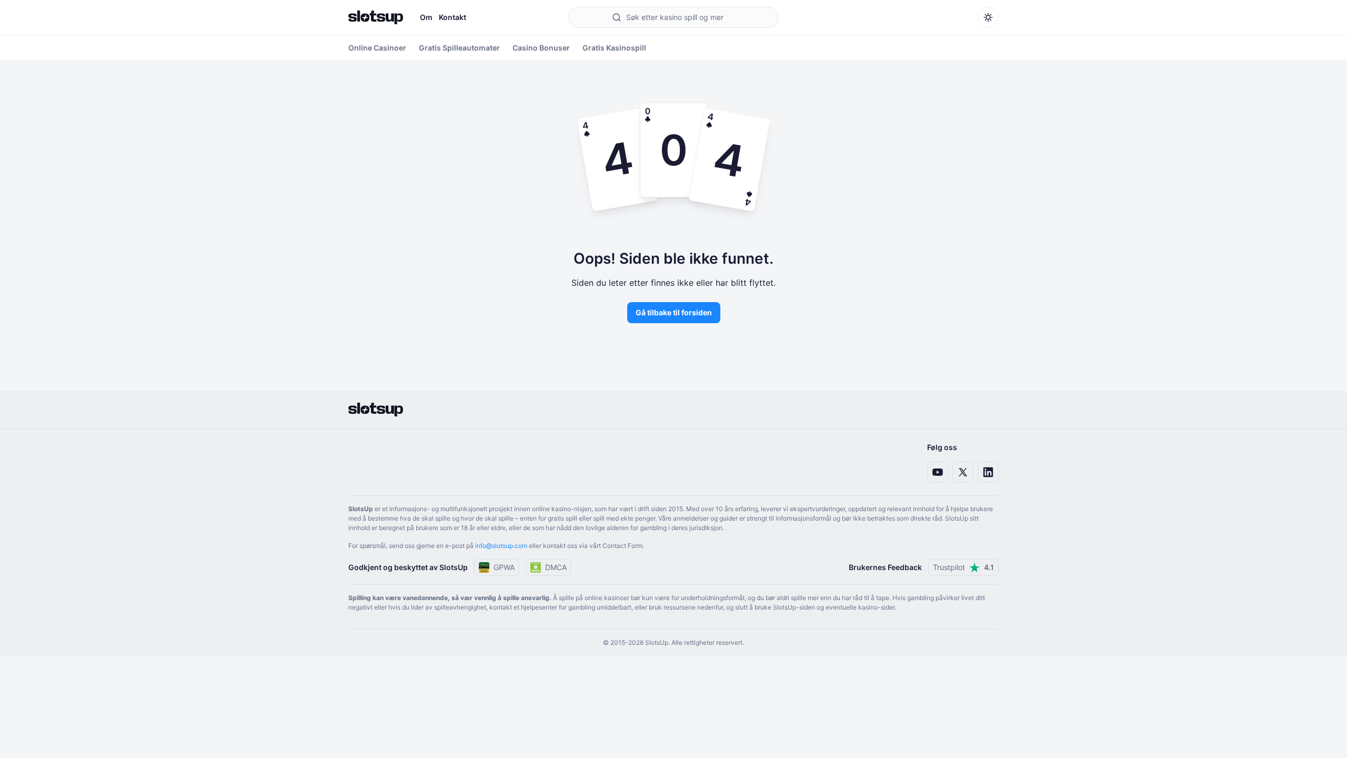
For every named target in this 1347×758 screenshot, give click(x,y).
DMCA (556, 567)
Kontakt (452, 17)
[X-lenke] (962, 472)
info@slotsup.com (501, 546)
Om (426, 17)
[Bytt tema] (988, 17)
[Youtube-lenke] (937, 472)
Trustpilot (963, 567)
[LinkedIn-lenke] (988, 472)
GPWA (504, 567)
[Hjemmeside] (375, 17)
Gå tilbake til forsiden (674, 312)
